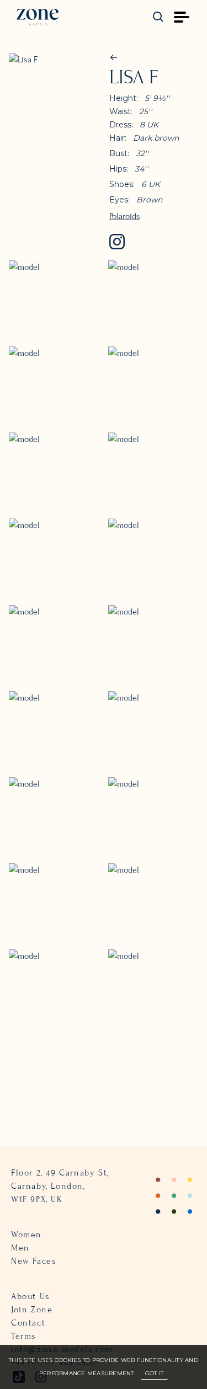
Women (26, 1235)
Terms (23, 1336)
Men (20, 1248)
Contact (28, 1323)
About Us (30, 1296)
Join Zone (31, 1310)
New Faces (33, 1261)
